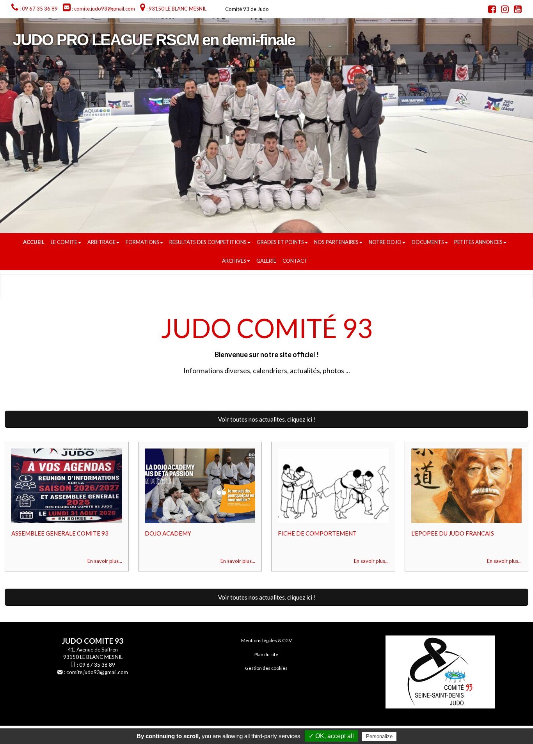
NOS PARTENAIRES (336, 242)
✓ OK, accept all (331, 736)
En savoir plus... (104, 561)
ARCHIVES (234, 261)
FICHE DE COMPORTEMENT (317, 533)
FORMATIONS (142, 242)
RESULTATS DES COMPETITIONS (208, 242)
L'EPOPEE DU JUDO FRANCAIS (452, 533)
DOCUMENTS (428, 242)
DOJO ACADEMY (168, 533)
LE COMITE (64, 242)
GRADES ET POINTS (280, 242)
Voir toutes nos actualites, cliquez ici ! (266, 419)
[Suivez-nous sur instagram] (503, 10)
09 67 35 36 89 (97, 665)
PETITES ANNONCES (478, 242)
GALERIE (266, 261)
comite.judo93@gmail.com (97, 672)
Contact (294, 261)
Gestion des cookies (266, 668)
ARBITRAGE (101, 242)
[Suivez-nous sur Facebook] (490, 10)
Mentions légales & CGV (266, 640)
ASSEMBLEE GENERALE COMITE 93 (59, 533)
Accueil (33, 242)
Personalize (379, 736)
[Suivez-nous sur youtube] (516, 10)
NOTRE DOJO (385, 242)
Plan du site (266, 654)
